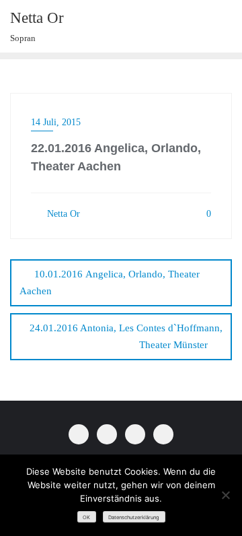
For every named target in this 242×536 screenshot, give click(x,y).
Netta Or (62, 214)
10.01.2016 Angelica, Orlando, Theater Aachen (109, 282)
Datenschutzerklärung (133, 517)
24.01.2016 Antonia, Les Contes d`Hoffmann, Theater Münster (126, 336)
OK (86, 517)
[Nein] (225, 495)
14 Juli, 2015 (56, 122)
